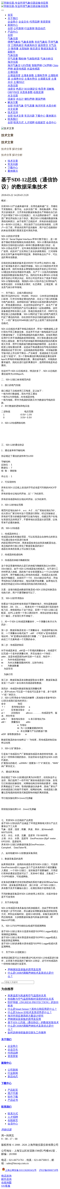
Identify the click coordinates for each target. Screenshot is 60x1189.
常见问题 (13, 164)
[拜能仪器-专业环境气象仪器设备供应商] (30, 4)
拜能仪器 (6, 1129)
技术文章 (13, 160)
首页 (10, 15)
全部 (10, 28)
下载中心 (13, 167)
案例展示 (13, 171)
